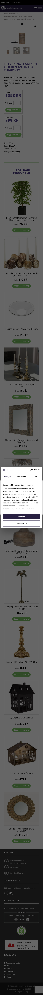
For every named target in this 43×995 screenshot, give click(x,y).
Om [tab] (35, 477)
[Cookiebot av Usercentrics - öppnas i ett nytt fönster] (30, 470)
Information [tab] (21, 477)
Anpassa (20, 523)
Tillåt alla (21, 517)
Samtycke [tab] (8, 477)
